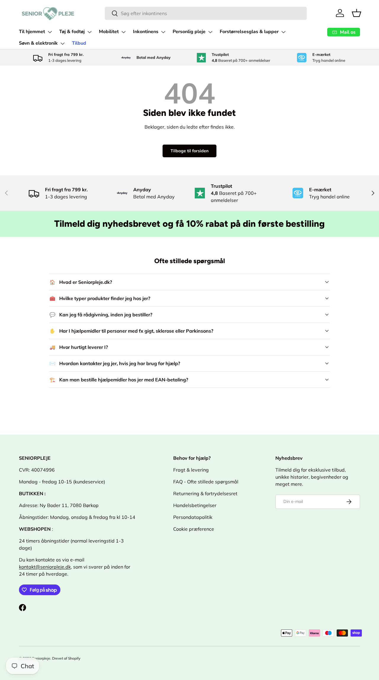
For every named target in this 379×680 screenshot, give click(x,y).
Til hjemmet (32, 31)
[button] (356, 13)
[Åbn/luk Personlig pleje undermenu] (210, 31)
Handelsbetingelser (194, 505)
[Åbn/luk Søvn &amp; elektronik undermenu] (62, 43)
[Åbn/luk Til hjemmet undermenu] (49, 31)
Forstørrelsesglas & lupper (249, 31)
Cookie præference (193, 529)
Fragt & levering (191, 470)
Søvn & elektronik (38, 43)
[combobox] (206, 13)
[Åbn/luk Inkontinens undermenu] (163, 31)
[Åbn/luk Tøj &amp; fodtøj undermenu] (89, 31)
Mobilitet (109, 31)
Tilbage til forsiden (189, 150)
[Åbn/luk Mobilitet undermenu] (123, 31)
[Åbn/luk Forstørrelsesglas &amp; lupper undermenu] (283, 31)
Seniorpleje (41, 658)
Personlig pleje (189, 31)
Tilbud (79, 43)
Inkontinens (145, 31)
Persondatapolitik (192, 517)
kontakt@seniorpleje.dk (45, 567)
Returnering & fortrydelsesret (205, 493)
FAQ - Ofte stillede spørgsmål (205, 482)
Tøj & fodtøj (72, 31)
